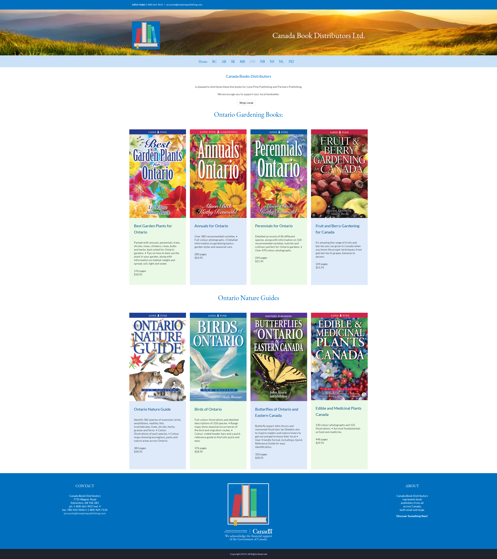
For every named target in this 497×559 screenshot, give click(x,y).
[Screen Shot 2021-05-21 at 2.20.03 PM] (157, 130)
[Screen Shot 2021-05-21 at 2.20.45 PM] (157, 314)
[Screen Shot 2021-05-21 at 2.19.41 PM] (218, 130)
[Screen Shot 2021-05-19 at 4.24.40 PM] (339, 130)
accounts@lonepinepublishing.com (184, 4)
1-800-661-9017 (154, 4)
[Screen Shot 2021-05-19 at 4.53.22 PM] (278, 314)
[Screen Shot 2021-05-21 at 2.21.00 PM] (218, 314)
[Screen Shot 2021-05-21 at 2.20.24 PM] (278, 130)
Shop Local (246, 102)
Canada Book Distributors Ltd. (318, 35)
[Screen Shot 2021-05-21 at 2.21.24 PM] (339, 314)
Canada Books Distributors (248, 76)
